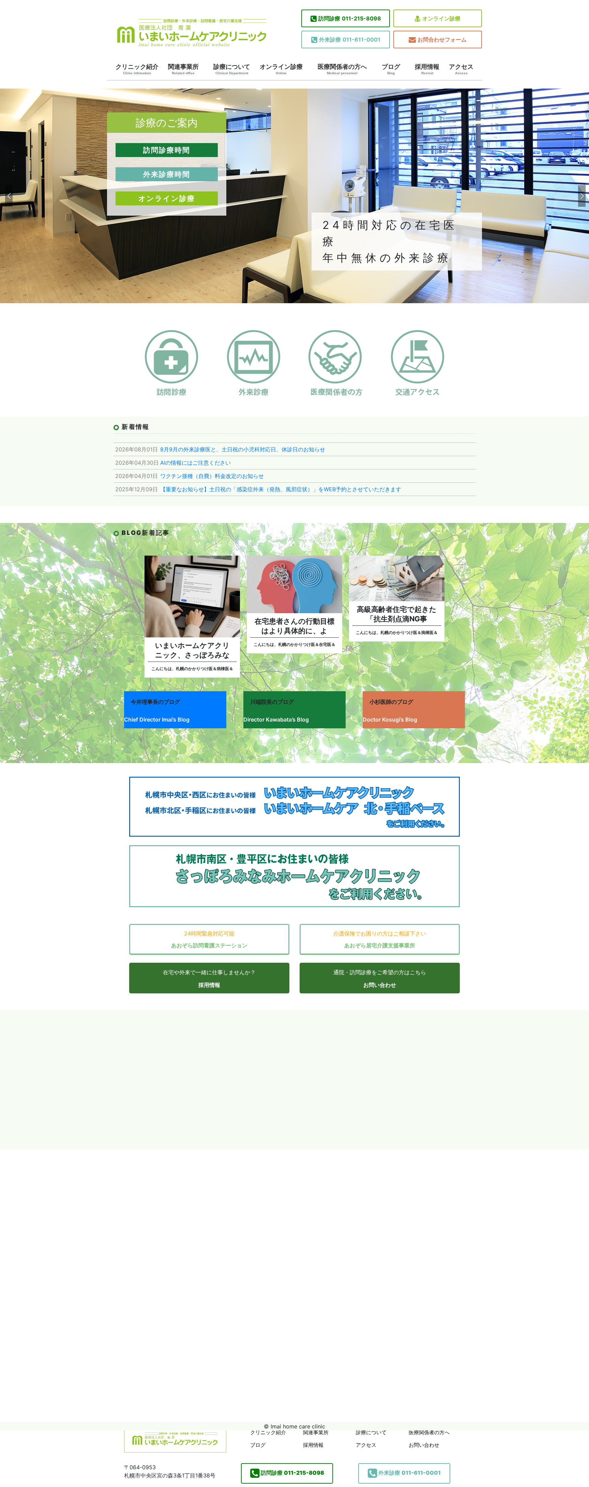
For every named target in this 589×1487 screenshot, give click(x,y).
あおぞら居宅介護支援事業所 (379, 945)
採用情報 (427, 69)
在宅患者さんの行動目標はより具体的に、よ (294, 626)
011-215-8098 (349, 18)
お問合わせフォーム (442, 39)
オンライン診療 (441, 18)
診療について (231, 69)
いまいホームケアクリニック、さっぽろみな (192, 650)
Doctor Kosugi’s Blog (390, 719)
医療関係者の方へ (342, 69)
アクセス (461, 69)
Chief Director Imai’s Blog (157, 719)
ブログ (391, 69)
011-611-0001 (349, 39)
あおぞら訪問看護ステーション (209, 945)
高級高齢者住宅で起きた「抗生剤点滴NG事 (397, 614)
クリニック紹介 (137, 69)
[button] (8, 195)
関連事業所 (183, 69)
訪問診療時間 (166, 150)
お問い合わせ (379, 984)
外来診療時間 (166, 174)
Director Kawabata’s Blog (276, 719)
